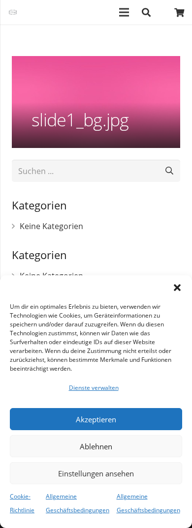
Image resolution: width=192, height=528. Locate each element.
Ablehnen (96, 446)
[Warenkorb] (179, 12)
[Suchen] (146, 12)
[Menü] (124, 12)
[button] (177, 288)
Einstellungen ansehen (96, 473)
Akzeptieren (96, 419)
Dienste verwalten (94, 387)
